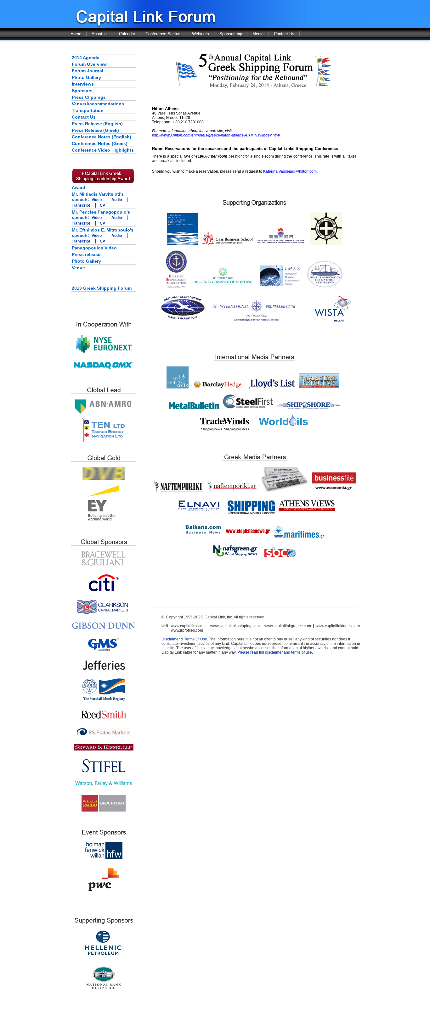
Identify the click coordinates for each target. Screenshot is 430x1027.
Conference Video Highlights (103, 150)
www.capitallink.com (188, 626)
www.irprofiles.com (187, 630)
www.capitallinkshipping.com (235, 626)
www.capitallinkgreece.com (287, 626)
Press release (86, 254)
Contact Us (284, 33)
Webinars (200, 33)
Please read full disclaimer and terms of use (274, 652)
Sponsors (82, 90)
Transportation (88, 110)
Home (76, 33)
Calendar (127, 33)
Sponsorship (230, 33)
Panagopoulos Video (94, 247)
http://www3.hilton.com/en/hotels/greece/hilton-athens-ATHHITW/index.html (216, 135)
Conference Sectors (163, 33)
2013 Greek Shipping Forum (102, 288)
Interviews (83, 84)
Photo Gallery (86, 77)
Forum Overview (89, 64)
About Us (100, 33)
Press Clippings (89, 97)
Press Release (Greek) (95, 130)
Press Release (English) (97, 123)
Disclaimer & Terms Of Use (184, 639)
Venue (78, 267)
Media (257, 33)
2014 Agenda (85, 57)
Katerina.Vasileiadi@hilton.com (290, 171)
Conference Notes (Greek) (99, 143)
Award (78, 187)
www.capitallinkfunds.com (338, 626)
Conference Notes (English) (101, 136)
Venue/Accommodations (98, 103)
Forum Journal (87, 70)
